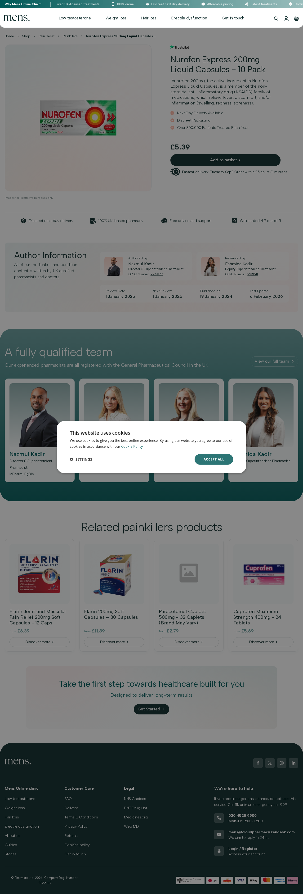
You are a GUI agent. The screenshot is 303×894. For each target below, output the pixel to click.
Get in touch (233, 18)
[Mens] (17, 18)
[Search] (276, 18)
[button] (81, 459)
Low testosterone (75, 18)
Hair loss (148, 18)
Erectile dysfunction (189, 18)
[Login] (286, 18)
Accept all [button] (214, 459)
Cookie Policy (132, 446)
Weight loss (116, 18)
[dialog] (151, 447)
